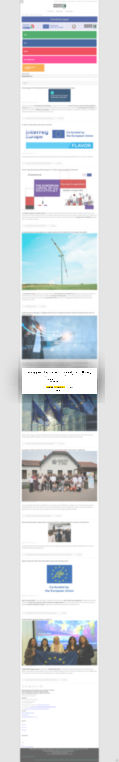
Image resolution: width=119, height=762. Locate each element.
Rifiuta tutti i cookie (59, 387)
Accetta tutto (50, 387)
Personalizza (69, 387)
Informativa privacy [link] (59, 390)
